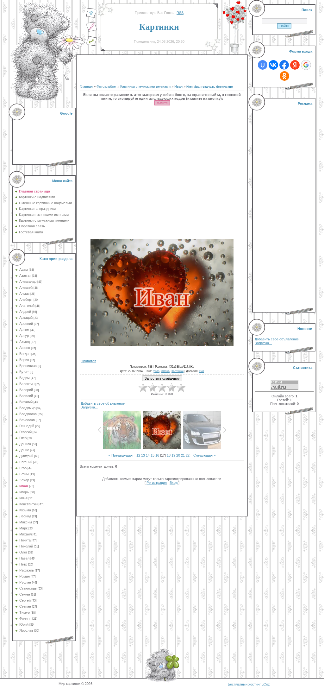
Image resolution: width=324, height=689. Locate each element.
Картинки (177, 371)
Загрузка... (89, 407)
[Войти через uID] (262, 65)
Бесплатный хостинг (244, 684)
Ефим (24, 474)
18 (169, 455)
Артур (24, 336)
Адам (23, 269)
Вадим (24, 378)
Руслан (25, 582)
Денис (24, 450)
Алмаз (24, 293)
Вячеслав (27, 420)
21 (183, 455)
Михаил (25, 534)
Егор (23, 468)
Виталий (26, 402)
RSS (180, 13)
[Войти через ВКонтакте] (273, 65)
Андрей (25, 311)
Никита (25, 540)
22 (188, 455)
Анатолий (26, 305)
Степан (25, 606)
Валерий (26, 390)
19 (173, 455)
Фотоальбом (106, 86)
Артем (24, 330)
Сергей (25, 600)
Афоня (24, 348)
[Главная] (91, 17)
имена (165, 371)
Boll (201, 371)
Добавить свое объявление (103, 403)
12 (138, 455)
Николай (26, 546)
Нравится (88, 361)
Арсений (26, 324)
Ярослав (26, 630)
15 (152, 455)
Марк (23, 528)
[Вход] (91, 45)
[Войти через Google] (306, 65)
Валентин (26, 384)
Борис (24, 360)
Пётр (23, 564)
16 (157, 455)
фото (156, 371)
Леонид (25, 516)
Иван (23, 486)
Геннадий (26, 426)
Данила (25, 444)
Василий (26, 396)
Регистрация (156, 482)
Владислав (28, 414)
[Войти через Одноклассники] (284, 76)
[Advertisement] (44, 136)
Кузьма (25, 510)
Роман (24, 576)
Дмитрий (26, 456)
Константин (28, 504)
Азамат (25, 275)
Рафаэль (26, 570)
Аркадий (26, 317)
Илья (23, 498)
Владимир (27, 408)
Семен (24, 594)
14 (148, 455)
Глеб (23, 438)
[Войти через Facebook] (284, 65)
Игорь (24, 492)
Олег (23, 552)
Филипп (25, 618)
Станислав (28, 588)
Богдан (24, 354)
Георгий (25, 432)
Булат (24, 372)
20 (178, 455)
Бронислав (28, 366)
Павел (24, 558)
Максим (25, 522)
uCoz (266, 684)
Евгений (25, 462)
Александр (27, 281)
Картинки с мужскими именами (145, 86)
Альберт (26, 299)
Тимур (24, 612)
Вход (174, 482)
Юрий (23, 624)
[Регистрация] (91, 31)
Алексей (26, 287)
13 (143, 455)
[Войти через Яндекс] (295, 65)
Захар (24, 480)
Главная (86, 86)
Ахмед (24, 342)
